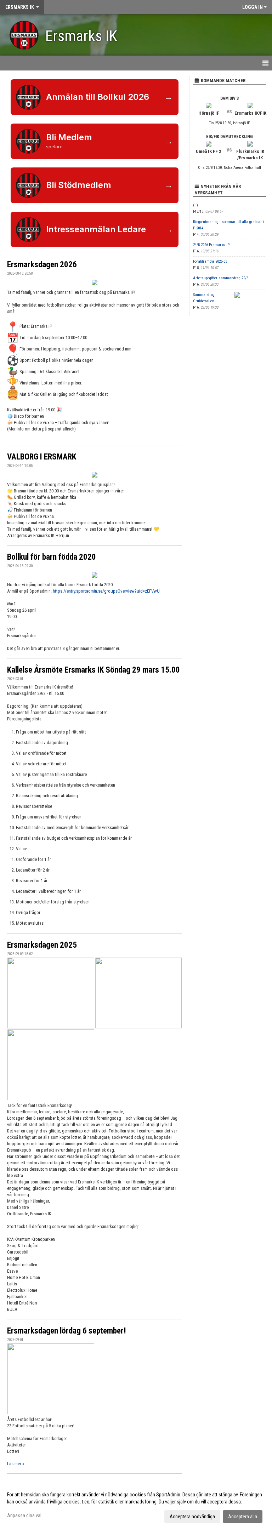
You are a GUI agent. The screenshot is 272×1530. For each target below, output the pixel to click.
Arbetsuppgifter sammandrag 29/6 (220, 278)
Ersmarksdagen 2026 (42, 264)
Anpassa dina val (24, 1515)
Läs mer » (15, 1463)
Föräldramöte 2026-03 (210, 261)
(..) (195, 205)
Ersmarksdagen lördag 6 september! (66, 1331)
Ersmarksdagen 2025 (42, 945)
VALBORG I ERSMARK (41, 457)
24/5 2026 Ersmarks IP (211, 244)
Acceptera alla (242, 1516)
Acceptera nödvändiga (192, 1516)
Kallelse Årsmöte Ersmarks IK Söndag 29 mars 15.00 (93, 670)
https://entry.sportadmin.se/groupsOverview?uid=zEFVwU (106, 591)
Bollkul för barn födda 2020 (51, 557)
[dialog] (136, 1505)
